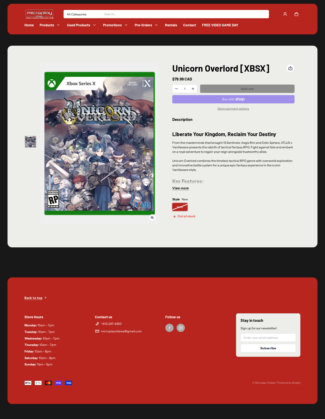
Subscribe (268, 348)
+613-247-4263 (111, 324)
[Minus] (176, 89)
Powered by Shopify (289, 382)
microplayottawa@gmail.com (121, 331)
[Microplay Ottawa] (39, 14)
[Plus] (193, 89)
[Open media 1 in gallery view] (30, 142)
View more (180, 188)
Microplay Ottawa (265, 382)
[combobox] (185, 14)
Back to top (33, 298)
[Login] (285, 14)
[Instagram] (181, 328)
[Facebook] (169, 328)
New (180, 207)
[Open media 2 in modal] (99, 143)
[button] (296, 14)
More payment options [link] (233, 109)
